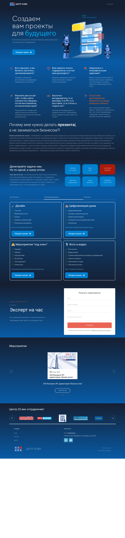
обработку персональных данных (101, 330)
